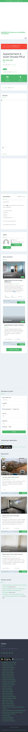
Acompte (4, 403)
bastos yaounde (13, 556)
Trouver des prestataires (7, 717)
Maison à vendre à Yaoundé (8, 705)
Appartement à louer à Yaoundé (9, 662)
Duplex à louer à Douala (7, 670)
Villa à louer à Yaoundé (7, 686)
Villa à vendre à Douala (7, 689)
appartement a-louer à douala (14, 325)
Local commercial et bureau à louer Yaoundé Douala (13, 710)
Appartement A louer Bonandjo (10, 515)
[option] (14, 123)
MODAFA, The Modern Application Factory (17, 730)
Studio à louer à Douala (7, 693)
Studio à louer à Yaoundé (7, 695)
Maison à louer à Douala (7, 700)
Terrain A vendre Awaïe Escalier (10, 477)
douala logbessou (16, 283)
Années (5, 426)
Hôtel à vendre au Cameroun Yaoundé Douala (12, 712)
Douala (14, 64)
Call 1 (8, 247)
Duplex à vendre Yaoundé (8, 674)
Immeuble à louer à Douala (8, 682)
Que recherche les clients (8, 719)
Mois (10, 426)
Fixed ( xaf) (16, 409)
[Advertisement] (14, 16)
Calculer (14, 431)
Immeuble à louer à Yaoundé (8, 684)
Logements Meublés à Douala (8, 696)
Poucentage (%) (7, 409)
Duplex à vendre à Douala (8, 672)
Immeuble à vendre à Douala (8, 679)
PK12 (11, 64)
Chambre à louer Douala (7, 665)
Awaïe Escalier (12, 479)
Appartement (14, 72)
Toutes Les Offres (14, 349)
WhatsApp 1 (17, 244)
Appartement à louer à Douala (9, 664)
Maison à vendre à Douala (8, 703)
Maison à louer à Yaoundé (7, 701)
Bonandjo (9, 517)
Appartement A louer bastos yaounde (12, 554)
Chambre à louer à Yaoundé (8, 667)
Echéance (4, 421)
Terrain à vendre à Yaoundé (8, 677)
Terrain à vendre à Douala (8, 676)
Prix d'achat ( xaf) (6, 397)
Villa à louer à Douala (7, 688)
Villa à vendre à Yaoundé (7, 691)
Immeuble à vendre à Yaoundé (9, 681)
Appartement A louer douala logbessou (13, 281)
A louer (22, 321)
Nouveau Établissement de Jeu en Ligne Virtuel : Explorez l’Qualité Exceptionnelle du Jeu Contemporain (13, 590)
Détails (22, 302)
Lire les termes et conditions (8, 720)
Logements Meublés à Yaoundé (9, 698)
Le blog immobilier (6, 715)
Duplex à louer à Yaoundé (7, 669)
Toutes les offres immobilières (9, 713)
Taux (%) (4, 413)
